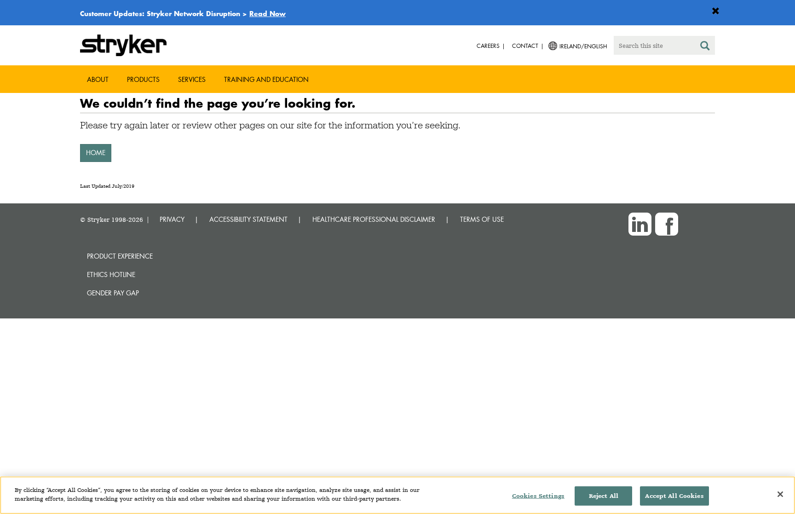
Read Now (267, 13)
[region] (397, 495)
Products (143, 79)
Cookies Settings (538, 495)
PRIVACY (172, 219)
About (98, 79)
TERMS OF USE (482, 219)
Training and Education (266, 79)
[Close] (780, 494)
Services (192, 79)
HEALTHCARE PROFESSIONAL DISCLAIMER (373, 219)
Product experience (120, 256)
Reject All (603, 495)
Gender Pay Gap (113, 293)
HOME (95, 152)
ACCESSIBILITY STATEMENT (248, 219)
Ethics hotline (111, 274)
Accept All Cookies (674, 495)
